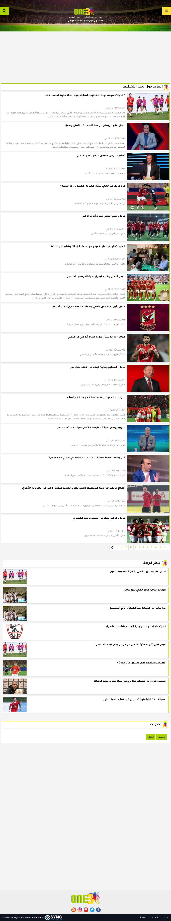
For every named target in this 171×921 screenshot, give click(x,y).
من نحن (164, 917)
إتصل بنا (154, 917)
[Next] (112, 547)
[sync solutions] (53, 917)
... (117, 548)
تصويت (161, 736)
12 (122, 548)
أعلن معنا (144, 917)
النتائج (151, 736)
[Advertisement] (85, 54)
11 (126, 548)
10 (131, 548)
